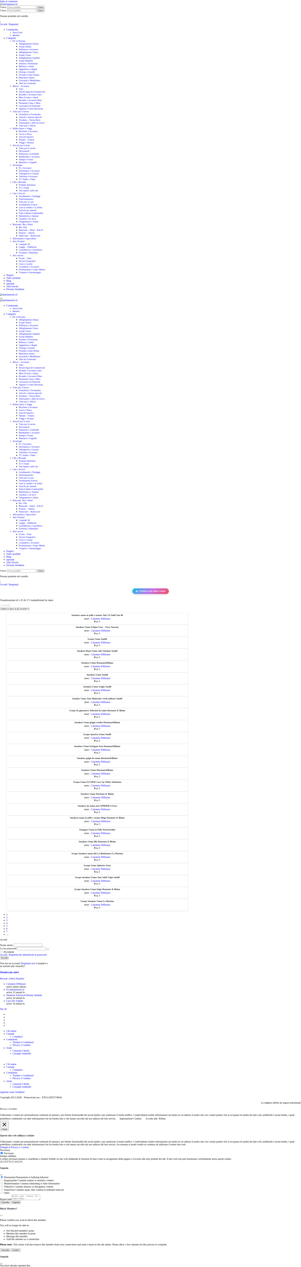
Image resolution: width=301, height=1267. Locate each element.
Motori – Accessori (21, 86)
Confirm (15, 1250)
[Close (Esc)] (1, 1174)
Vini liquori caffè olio (28, 190)
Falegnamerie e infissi (28, 221)
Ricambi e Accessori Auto (30, 94)
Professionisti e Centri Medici (32, 269)
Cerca (40, 7)
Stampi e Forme (26, 159)
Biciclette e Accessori (28, 131)
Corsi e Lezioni (25, 264)
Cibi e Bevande (19, 182)
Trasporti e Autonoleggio (30, 272)
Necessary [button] (5, 1150)
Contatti (10, 1033)
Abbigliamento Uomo (28, 52)
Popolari (20, 978)
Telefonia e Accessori (28, 176)
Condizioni (11, 1039)
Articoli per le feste (21, 145)
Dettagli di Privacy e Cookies (14, 1147)
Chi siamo (11, 1031)
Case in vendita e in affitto (30, 207)
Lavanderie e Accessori (29, 267)
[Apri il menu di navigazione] (1, 298)
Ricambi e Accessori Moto (30, 100)
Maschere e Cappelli (28, 162)
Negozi (9, 275)
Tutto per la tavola (27, 148)
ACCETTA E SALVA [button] (11, 1161)
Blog (8, 280)
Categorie (11, 38)
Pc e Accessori (25, 168)
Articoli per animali (27, 210)
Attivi (12, 978)
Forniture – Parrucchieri (29, 120)
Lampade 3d (24, 244)
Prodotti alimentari (27, 185)
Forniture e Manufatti (28, 253)
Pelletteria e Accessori (28, 49)
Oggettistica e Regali (28, 69)
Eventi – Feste (25, 258)
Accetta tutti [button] (151, 1118)
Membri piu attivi (9, 972)
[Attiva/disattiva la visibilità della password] (48, 949)
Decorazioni (24, 151)
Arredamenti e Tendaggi (29, 196)
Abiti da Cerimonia (27, 83)
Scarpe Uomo (25, 55)
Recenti (4, 978)
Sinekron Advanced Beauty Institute (24, 995)
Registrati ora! (28, 963)
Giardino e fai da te (27, 219)
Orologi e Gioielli (27, 72)
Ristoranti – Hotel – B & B (31, 230)
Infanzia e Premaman (28, 63)
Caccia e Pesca (25, 134)
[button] (150, 1059)
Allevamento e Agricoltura (24, 238)
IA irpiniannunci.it (15, 989)
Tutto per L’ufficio (27, 126)
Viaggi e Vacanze (26, 142)
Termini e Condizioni (23, 1042)
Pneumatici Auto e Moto (29, 103)
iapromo (10, 283)
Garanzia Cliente (21, 1050)
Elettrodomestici (26, 199)
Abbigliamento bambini (29, 58)
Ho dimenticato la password (33, 954)
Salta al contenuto (9, 1)
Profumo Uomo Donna (29, 75)
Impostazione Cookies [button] (131, 1118)
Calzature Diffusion (100, 618)
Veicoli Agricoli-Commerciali (32, 92)
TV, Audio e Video (27, 179)
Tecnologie (17, 165)
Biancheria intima (26, 78)
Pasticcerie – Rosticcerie (29, 236)
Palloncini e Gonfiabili (29, 154)
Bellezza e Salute (26, 66)
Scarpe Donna (25, 46)
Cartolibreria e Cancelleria (30, 250)
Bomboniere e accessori (29, 157)
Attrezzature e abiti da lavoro (32, 123)
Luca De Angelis (14, 1000)
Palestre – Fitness (26, 140)
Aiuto (9, 1048)
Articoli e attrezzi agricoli (30, 117)
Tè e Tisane (24, 188)
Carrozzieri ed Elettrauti (29, 106)
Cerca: (3, 7)
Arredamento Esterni (28, 205)
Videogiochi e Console (29, 173)
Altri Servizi (12, 286)
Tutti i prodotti (13, 278)
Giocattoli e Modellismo (29, 80)
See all (3, 1009)
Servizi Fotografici (27, 261)
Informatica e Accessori (29, 171)
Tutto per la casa (26, 202)
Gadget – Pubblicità (27, 247)
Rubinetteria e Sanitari (29, 216)
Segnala (16, 1202)
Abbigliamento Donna (28, 44)
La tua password (8, 948)
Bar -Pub (23, 227)
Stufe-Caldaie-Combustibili (31, 213)
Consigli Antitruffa (22, 1053)
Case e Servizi (19, 193)
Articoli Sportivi (26, 137)
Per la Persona (19, 41)
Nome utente (6, 945)
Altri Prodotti (19, 241)
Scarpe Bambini (26, 61)
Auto (21, 89)
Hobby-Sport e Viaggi (22, 128)
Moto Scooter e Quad (28, 97)
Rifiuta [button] (162, 1118)
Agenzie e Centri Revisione (31, 109)
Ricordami (8, 952)
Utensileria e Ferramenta (30, 114)
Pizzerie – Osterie (26, 233)
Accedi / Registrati (9, 24)
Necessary (9, 1153)
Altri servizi (18, 255)
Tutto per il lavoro (21, 111)
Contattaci (18, 1036)
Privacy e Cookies (22, 1045)
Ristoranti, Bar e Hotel (23, 224)
